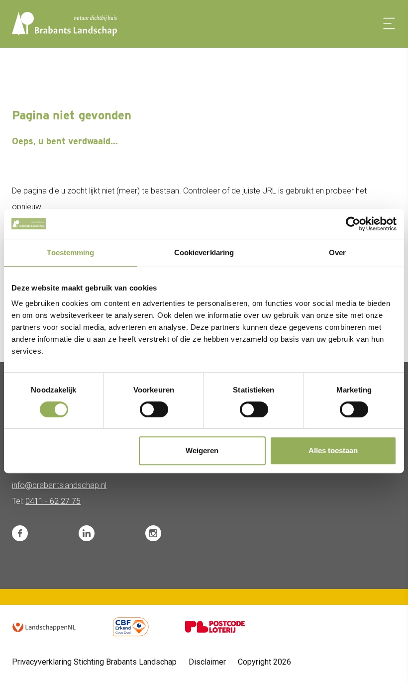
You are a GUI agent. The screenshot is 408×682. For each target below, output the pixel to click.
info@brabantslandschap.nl (59, 485)
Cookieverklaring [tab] (204, 252)
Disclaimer (207, 662)
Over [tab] (337, 252)
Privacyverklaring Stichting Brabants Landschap (94, 662)
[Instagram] (153, 533)
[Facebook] (20, 533)
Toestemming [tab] (70, 252)
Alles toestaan (333, 450)
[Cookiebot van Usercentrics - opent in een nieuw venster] (353, 223)
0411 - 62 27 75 (53, 501)
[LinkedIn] (87, 533)
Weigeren (202, 450)
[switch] (154, 409)
